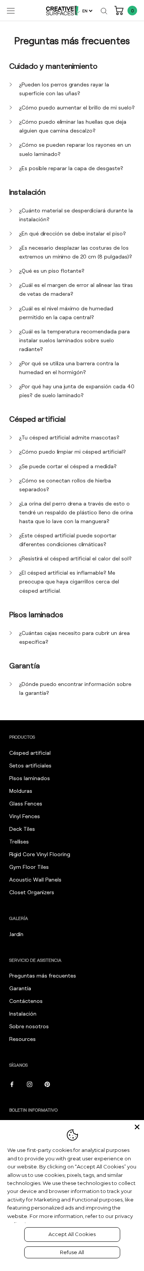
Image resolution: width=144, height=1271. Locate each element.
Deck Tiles (22, 828)
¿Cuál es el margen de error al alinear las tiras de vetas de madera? (76, 289)
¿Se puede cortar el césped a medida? (68, 466)
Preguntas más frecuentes (42, 975)
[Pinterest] (47, 1083)
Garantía (20, 988)
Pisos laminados (29, 778)
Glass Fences (25, 803)
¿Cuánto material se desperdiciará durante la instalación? (76, 214)
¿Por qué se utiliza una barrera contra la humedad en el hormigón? (69, 367)
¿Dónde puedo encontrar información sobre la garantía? (75, 688)
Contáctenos (26, 1001)
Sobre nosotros (29, 1026)
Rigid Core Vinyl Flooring (39, 854)
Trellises (19, 841)
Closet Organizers (31, 892)
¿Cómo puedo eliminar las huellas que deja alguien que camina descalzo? (72, 126)
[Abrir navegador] (11, 10)
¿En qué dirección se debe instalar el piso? (72, 233)
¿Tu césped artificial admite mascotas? (69, 437)
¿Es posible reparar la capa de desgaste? (71, 168)
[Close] (137, 1127)
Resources (22, 1039)
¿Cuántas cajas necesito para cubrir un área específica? (74, 637)
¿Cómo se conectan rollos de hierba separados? (65, 484)
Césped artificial (30, 752)
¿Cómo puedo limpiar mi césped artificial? (72, 451)
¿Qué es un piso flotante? (51, 270)
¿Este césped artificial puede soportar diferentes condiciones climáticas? (67, 539)
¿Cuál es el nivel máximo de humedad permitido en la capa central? (66, 312)
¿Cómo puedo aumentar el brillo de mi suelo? (77, 107)
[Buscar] (104, 10)
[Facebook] (12, 1083)
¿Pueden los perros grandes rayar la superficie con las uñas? (64, 88)
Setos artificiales (30, 765)
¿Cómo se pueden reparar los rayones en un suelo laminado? (75, 149)
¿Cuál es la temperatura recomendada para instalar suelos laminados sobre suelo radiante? (74, 340)
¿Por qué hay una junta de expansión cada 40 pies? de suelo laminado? (76, 390)
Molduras (20, 790)
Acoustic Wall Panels (35, 879)
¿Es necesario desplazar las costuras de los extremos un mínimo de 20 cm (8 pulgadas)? (75, 252)
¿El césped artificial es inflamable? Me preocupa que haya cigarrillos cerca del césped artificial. (69, 581)
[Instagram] (29, 1083)
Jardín (16, 934)
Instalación (22, 1013)
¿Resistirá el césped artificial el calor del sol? (75, 558)
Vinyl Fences (24, 816)
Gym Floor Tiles (29, 866)
